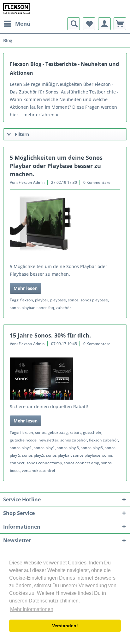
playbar (41, 300)
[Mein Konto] (104, 23)
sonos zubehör (73, 440)
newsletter (48, 440)
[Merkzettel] (89, 23)
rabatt (75, 432)
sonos (73, 300)
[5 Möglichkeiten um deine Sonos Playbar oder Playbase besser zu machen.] (65, 228)
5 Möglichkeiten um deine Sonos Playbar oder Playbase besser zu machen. (56, 166)
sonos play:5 (33, 455)
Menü (22, 23)
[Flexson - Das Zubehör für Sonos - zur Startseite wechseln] (16, 8)
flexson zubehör (103, 440)
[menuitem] (16, 23)
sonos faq (45, 307)
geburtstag (58, 432)
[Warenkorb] (120, 23)
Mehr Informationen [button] (31, 609)
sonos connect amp (81, 463)
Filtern (22, 134)
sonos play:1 (21, 447)
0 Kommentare (96, 182)
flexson (26, 300)
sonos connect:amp (44, 463)
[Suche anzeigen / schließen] (73, 23)
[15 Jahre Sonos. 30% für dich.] (65, 378)
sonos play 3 (68, 447)
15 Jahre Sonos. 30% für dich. (50, 335)
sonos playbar (22, 307)
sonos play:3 (92, 447)
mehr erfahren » (40, 115)
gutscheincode (23, 440)
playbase (58, 300)
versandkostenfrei (38, 470)
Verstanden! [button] (65, 625)
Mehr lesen (26, 288)
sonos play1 (44, 447)
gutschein (92, 432)
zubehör (63, 307)
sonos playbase (94, 300)
